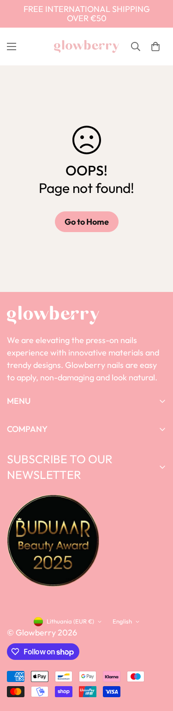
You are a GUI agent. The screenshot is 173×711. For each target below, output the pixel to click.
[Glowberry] (86, 46)
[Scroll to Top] (156, 662)
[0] (155, 46)
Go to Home (87, 221)
